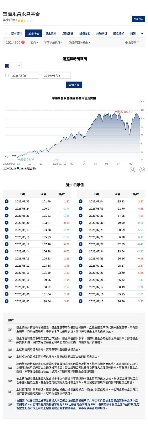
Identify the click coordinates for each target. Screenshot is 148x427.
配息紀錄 (118, 33)
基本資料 (16, 33)
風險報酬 (67, 33)
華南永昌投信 (52, 42)
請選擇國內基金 (78, 42)
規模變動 (84, 33)
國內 (33, 42)
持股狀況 (101, 33)
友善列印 (138, 18)
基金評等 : (10, 20)
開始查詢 (74, 85)
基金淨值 (33, 33)
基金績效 (50, 33)
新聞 (133, 33)
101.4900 (13, 42)
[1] (15, 66)
